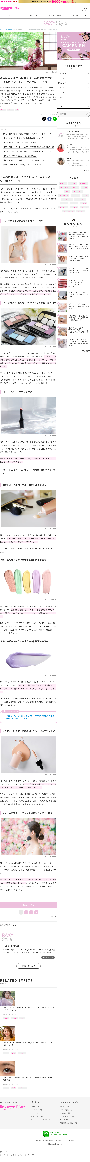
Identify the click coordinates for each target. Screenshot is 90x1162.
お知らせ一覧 (64, 1107)
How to (3, 110)
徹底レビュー (77, 191)
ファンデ (84, 207)
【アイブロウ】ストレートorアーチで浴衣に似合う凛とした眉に (28, 147)
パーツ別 (11, 110)
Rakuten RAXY (9, 8)
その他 (60, 106)
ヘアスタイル (67, 199)
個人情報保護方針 (48, 1140)
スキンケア (62, 74)
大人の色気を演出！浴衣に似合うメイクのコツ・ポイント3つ (27, 133)
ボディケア (62, 87)
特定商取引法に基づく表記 (68, 1123)
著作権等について (61, 1140)
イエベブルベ (80, 199)
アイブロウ (21, 1053)
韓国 (67, 191)
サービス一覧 (4, 1155)
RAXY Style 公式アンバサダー (69, 187)
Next (53, 916)
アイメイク (8, 107)
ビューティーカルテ (37, 1116)
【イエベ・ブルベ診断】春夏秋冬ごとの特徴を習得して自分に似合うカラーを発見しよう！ (29, 717)
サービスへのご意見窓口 (68, 1116)
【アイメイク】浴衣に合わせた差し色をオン (20, 142)
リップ (85, 195)
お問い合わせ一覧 (16, 1155)
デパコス (74, 207)
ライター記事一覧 (48, 957)
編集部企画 (83, 183)
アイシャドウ (22, 1088)
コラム (60, 101)
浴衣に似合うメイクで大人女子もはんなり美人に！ (23, 164)
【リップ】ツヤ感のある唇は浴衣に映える (20, 155)
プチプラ (64, 203)
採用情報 (71, 1140)
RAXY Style (33, 15)
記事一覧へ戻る (28, 966)
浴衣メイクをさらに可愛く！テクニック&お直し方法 (24, 160)
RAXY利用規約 (65, 1120)
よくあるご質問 (65, 1113)
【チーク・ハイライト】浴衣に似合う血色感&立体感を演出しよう (29, 151)
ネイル (60, 97)
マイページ (34, 1113)
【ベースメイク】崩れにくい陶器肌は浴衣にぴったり (24, 138)
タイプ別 (80, 211)
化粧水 (84, 203)
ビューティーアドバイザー (39, 1120)
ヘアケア (61, 92)
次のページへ (28, 905)
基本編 (13, 1053)
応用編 (21, 1018)
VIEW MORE (85, 170)
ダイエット (63, 207)
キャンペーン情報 (55, 15)
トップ (11, 15)
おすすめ (72, 183)
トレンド (14, 1018)
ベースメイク (62, 78)
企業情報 (38, 1140)
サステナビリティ (30, 1155)
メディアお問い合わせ (67, 1110)
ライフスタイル (68, 211)
